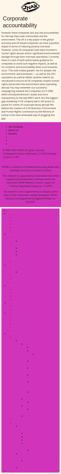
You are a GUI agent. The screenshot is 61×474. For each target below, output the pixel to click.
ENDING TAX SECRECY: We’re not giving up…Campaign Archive (42, 385)
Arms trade (19, 244)
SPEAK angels (20, 309)
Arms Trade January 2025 (31, 248)
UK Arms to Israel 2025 (30, 251)
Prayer (10, 285)
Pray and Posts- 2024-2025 (27, 261)
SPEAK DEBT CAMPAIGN (26, 237)
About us (14, 130)
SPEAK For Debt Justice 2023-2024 (36, 241)
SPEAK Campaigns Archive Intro (35, 340)
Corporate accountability (37, 398)
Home (10, 210)
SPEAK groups (20, 268)
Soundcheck (30, 433)
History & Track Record (25, 220)
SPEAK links (19, 275)
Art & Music (13, 302)
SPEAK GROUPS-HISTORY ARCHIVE (37, 272)
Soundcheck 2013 (33, 440)
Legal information (22, 230)
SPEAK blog (13, 470)
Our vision (18, 227)
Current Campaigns (17, 234)
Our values (18, 223)
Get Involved (16, 126)
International (20, 282)
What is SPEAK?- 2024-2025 (27, 217)
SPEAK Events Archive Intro (27, 422)
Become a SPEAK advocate (27, 320)
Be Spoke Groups (22, 278)
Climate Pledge (32, 416)
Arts (15, 306)
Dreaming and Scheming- (43, 450)
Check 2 (28, 436)
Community (13, 265)
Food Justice (30, 405)
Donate (13, 133)
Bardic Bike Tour (27, 467)
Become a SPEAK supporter (27, 323)
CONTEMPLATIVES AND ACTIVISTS (32, 296)
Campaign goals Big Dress (44, 402)
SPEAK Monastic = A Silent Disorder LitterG (35, 299)
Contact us (18, 330)
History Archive (15, 333)
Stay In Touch (20, 316)
